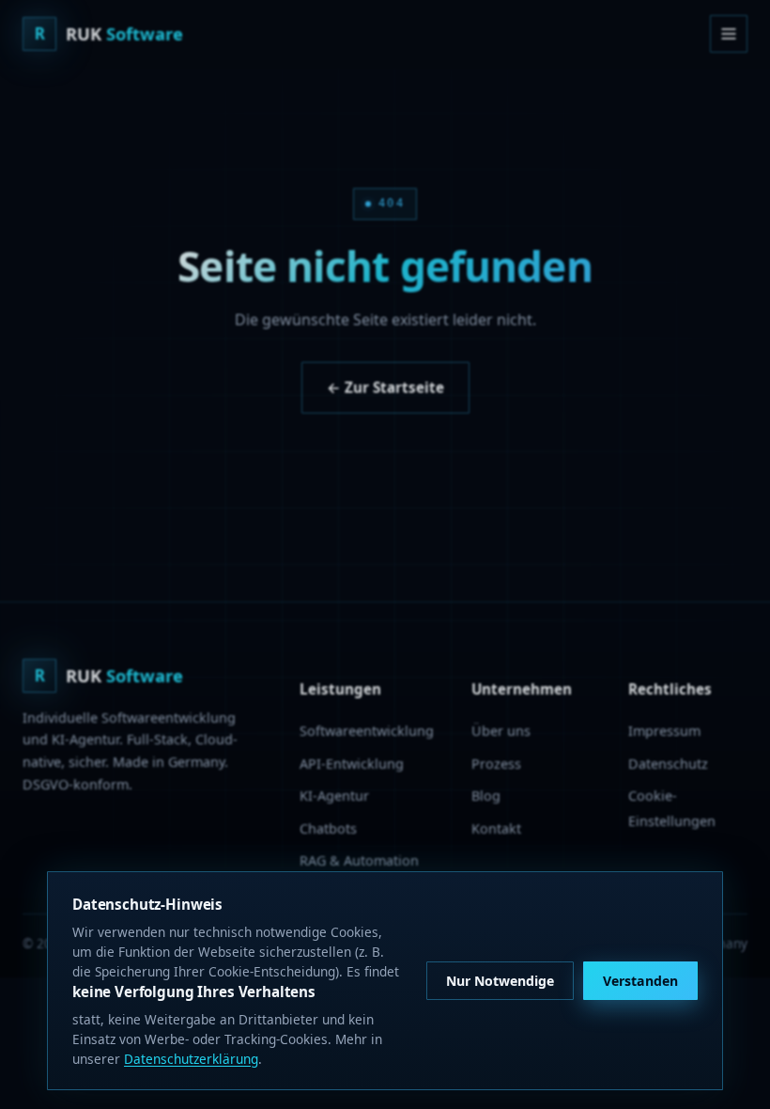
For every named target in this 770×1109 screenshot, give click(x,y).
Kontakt (496, 828)
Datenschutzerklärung (191, 1059)
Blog (485, 795)
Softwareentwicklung (367, 731)
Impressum (664, 731)
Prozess (496, 764)
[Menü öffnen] (728, 34)
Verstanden (640, 981)
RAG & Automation (359, 860)
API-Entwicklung (352, 764)
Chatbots (328, 828)
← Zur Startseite (385, 387)
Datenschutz (668, 764)
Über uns (501, 731)
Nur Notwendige (500, 981)
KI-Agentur (334, 795)
